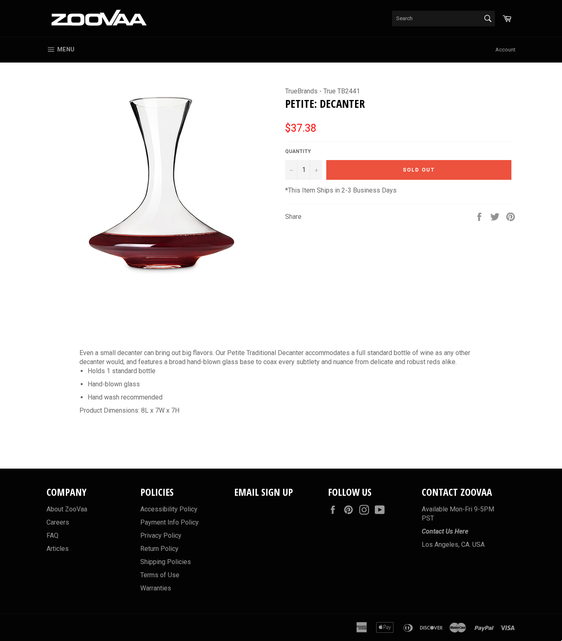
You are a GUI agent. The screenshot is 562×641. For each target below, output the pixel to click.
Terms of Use (159, 575)
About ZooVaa (66, 509)
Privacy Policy (160, 535)
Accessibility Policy (168, 509)
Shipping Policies (165, 562)
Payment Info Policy (169, 522)
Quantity (298, 151)
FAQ (52, 535)
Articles (57, 549)
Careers (57, 522)
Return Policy (159, 549)
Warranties (155, 588)
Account (505, 49)
